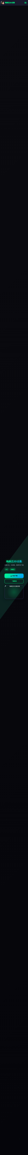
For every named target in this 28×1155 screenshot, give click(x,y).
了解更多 (14, 581)
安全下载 (14, 576)
